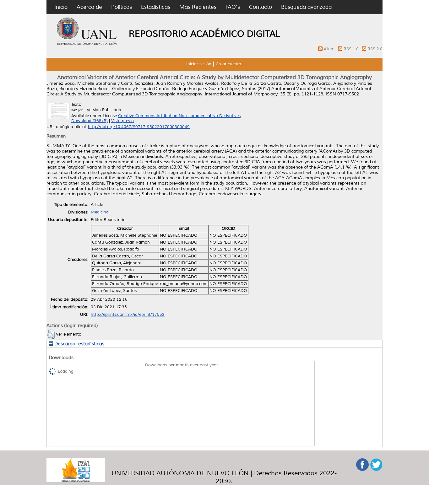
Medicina (100, 212)
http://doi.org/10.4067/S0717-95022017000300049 (139, 126)
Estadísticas (155, 7)
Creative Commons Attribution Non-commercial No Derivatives (179, 115)
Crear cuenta (228, 64)
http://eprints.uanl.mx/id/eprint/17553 (128, 314)
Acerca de (89, 7)
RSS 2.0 (375, 48)
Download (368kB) (89, 120)
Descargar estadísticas (78, 344)
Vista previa (122, 120)
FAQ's (232, 7)
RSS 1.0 (352, 48)
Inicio (61, 7)
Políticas (121, 7)
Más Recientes (197, 7)
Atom (330, 48)
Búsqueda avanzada (306, 7)
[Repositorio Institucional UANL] (87, 43)
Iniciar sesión (198, 64)
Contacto (260, 7)
